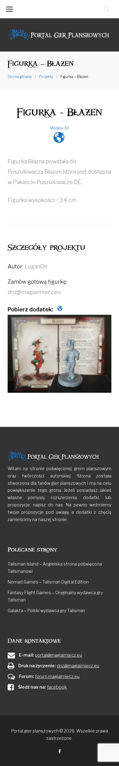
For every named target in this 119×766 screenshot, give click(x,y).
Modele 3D (59, 128)
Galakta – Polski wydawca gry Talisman (46, 610)
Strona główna (20, 76)
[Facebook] (59, 751)
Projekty (46, 76)
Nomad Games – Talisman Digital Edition (48, 581)
